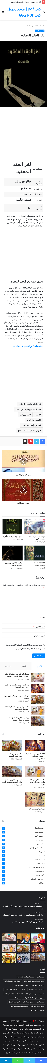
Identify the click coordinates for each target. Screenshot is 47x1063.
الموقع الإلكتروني (39, 636)
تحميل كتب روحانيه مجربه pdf (14, 994)
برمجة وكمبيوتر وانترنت (35, 867)
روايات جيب (39, 859)
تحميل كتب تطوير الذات (21, 985)
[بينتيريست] (30, 441)
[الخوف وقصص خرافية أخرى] (12, 526)
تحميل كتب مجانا (15, 998)
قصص (37, 414)
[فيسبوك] (42, 441)
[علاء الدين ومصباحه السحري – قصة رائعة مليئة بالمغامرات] (37, 688)
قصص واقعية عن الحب (31, 425)
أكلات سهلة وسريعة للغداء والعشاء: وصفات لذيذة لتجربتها (17, 707)
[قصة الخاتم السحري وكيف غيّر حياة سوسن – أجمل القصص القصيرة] (37, 677)
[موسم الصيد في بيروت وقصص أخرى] (34, 526)
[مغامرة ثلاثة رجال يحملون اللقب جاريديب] (12, 553)
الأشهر (23, 666)
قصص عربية (39, 832)
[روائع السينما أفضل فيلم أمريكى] (23, 958)
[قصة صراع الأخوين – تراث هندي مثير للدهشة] (38, 938)
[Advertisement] (23, 45)
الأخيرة (39, 666)
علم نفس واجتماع (37, 879)
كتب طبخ (40, 844)
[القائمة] (3, 13)
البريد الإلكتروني (39, 627)
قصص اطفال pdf (28, 1002)
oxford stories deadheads (38, 564)
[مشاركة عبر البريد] (25, 441)
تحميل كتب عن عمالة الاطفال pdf (34, 998)
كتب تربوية (40, 840)
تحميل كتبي (40, 1002)
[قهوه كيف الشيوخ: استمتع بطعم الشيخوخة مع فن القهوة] (37, 721)
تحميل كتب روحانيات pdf (36, 989)
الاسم (42, 617)
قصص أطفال (39, 828)
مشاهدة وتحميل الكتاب (28, 345)
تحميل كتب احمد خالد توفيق (25, 977)
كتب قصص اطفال (14, 1002)
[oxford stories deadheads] (34, 553)
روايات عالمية (39, 856)
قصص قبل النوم (33, 420)
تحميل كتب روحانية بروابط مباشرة (15, 989)
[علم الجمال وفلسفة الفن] (35, 799)
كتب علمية (40, 875)
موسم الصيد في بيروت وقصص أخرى (37, 537)
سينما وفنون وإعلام (37, 848)
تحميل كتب (40, 977)
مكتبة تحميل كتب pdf (37, 1006)
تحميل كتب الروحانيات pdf (29, 404)
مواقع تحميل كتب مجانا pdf (29, 430)
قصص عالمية (39, 836)
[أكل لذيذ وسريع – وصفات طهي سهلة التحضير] (37, 699)
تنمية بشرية (39, 871)
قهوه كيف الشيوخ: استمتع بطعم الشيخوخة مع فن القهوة (18, 718)
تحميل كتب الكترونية (37, 985)
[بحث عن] (44, 13)
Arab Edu (38, 1021)
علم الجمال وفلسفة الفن (36, 809)
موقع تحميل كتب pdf (37, 1010)
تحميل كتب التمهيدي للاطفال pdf (34, 981)
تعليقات (8, 666)
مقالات (41, 883)
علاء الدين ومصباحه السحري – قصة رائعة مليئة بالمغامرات (17, 686)
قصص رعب (24, 414)
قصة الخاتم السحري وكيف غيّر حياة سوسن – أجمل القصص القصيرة (17, 675)
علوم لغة (40, 852)
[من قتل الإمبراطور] (9, 958)
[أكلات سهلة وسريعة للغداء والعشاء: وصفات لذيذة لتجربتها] (37, 710)
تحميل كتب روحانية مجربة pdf (28, 409)
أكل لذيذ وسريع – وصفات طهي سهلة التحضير (26, 2)
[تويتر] (36, 441)
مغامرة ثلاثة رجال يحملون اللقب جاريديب (14, 564)
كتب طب (40, 863)
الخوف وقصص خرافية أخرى (13, 536)
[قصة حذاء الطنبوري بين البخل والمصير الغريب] (23, 938)
